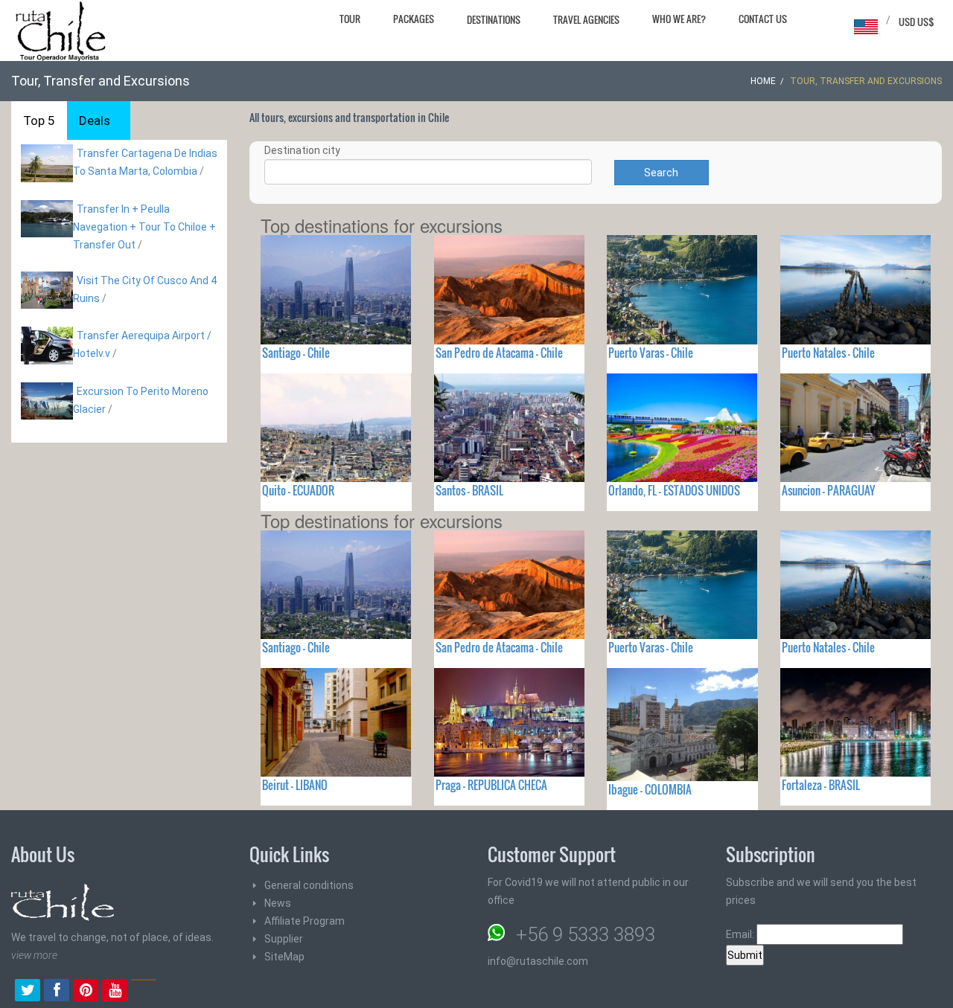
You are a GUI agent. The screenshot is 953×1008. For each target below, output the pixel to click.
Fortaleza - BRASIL (821, 785)
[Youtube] (114, 991)
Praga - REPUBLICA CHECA (491, 785)
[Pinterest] (85, 991)
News (277, 903)
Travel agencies (586, 19)
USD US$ (916, 21)
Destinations (493, 19)
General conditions (309, 885)
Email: (741, 934)
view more (34, 955)
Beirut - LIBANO (295, 785)
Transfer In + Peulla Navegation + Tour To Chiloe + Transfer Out (144, 227)
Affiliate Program (304, 921)
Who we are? (679, 18)
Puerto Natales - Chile (828, 352)
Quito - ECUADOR (298, 490)
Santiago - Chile (296, 352)
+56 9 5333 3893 (585, 934)
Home (763, 81)
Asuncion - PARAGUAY (828, 490)
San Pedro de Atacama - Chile (499, 352)
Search (661, 173)
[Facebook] (56, 991)
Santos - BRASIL (469, 490)
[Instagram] (143, 991)
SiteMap (284, 957)
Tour (350, 18)
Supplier (283, 939)
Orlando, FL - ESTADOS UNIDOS (674, 490)
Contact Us (763, 18)
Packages (413, 18)
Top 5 (39, 120)
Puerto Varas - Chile (650, 352)
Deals (94, 120)
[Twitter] (27, 991)
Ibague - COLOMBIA (650, 789)
